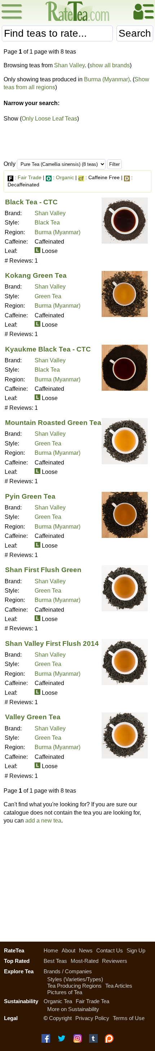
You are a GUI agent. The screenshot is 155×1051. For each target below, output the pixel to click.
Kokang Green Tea (36, 275)
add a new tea (43, 820)
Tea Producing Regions (74, 986)
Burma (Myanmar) (107, 79)
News (86, 950)
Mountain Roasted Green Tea (53, 422)
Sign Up (136, 950)
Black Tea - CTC (31, 202)
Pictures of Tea (64, 992)
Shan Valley (69, 65)
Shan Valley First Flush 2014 (52, 643)
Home (51, 950)
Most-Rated (84, 961)
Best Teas (55, 961)
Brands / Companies (68, 971)
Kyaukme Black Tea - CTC (48, 349)
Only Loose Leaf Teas (49, 118)
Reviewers (114, 961)
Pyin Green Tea (30, 496)
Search (135, 33)
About (68, 950)
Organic (65, 177)
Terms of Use (129, 1018)
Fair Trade (29, 177)
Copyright (60, 1018)
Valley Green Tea (33, 717)
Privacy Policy (92, 1018)
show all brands (109, 65)
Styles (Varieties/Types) (75, 979)
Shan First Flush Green (43, 570)
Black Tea (47, 222)
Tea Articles (118, 986)
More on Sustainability (73, 1009)
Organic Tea (58, 1001)
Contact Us (109, 950)
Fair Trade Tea (92, 1001)
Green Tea (48, 296)
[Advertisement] (77, 881)
